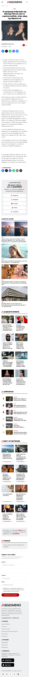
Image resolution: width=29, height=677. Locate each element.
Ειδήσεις (20, 530)
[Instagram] (6, 674)
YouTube (15, 203)
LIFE (7, 5)
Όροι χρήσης (4, 633)
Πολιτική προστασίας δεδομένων (9, 631)
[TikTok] (10, 674)
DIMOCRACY (4, 647)
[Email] (17, 170)
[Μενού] (2, 2)
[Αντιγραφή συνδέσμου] (20, 170)
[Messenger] (17, 51)
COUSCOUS (4, 645)
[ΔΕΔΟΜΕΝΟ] (14, 2)
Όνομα (3, 575)
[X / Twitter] (6, 51)
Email (3, 581)
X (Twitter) (15, 211)
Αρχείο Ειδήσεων (5, 624)
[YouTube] (18, 674)
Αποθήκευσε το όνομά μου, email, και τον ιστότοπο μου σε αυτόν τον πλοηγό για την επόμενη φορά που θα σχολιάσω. (13, 590)
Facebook (15, 195)
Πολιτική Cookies (5, 629)
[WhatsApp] (10, 51)
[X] (14, 674)
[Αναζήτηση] (26, 2)
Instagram (15, 199)
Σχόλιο (3, 562)
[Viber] (13, 51)
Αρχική (3, 5)
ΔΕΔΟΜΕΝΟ (15, 533)
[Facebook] (2, 51)
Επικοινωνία (4, 636)
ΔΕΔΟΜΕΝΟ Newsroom (7, 44)
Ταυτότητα (4, 626)
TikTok (15, 207)
